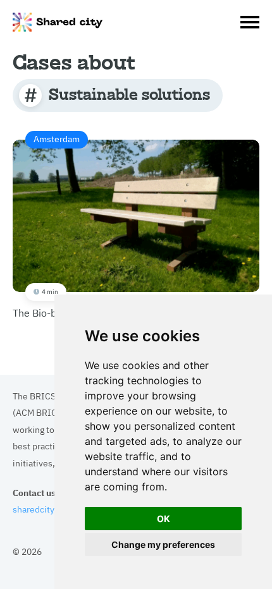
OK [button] (163, 518)
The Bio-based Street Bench (76, 225)
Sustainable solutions (129, 94)
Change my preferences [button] (163, 544)
